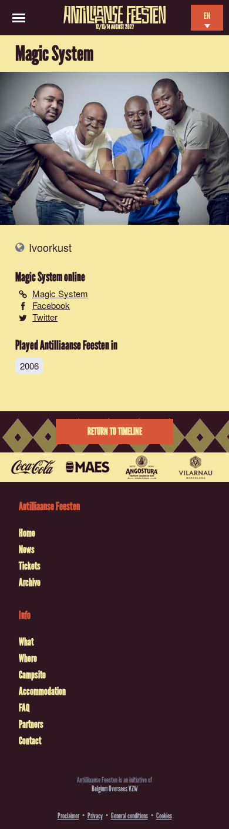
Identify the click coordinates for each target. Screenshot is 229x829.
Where (28, 658)
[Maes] (87, 467)
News (27, 549)
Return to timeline (114, 431)
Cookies (164, 815)
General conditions (129, 815)
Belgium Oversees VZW (115, 788)
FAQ (24, 707)
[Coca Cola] (33, 467)
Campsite (32, 674)
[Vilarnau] (195, 467)
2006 (29, 365)
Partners (31, 724)
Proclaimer (68, 815)
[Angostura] (141, 467)
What (26, 641)
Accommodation (42, 691)
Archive (30, 582)
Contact (30, 740)
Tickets (30, 566)
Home (27, 533)
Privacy (95, 815)
